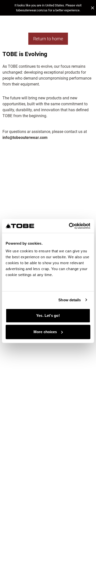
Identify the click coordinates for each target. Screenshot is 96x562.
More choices (45, 332)
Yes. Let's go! (48, 315)
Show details (69, 300)
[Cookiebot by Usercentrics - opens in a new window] (69, 226)
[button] (48, 8)
